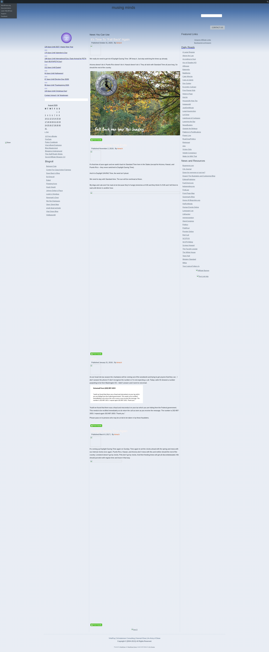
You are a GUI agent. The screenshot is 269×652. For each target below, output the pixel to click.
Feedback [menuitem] (4, 16)
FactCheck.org (188, 183)
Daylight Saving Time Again (109, 431)
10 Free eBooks (51, 136)
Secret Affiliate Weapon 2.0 (55, 157)
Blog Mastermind (51, 148)
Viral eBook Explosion (53, 145)
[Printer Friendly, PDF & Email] (96, 140)
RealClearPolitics (189, 139)
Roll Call (186, 235)
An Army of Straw (154, 638)
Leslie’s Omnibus (52, 194)
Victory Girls (187, 149)
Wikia (185, 263)
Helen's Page (188, 94)
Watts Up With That (190, 156)
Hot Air (185, 97)
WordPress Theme (132, 647)
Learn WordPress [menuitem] (6, 11)
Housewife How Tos (190, 101)
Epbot (48, 180)
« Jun (47, 132)
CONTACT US (217, 27)
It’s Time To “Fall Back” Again (110, 39)
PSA (94, 359)
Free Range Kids (189, 90)
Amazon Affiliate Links (202, 40)
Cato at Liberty (188, 80)
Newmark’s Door (52, 197)
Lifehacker (186, 214)
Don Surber (187, 83)
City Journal (187, 169)
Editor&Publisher (189, 179)
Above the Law (188, 56)
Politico (185, 225)
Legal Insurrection (189, 111)
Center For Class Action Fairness (58, 170)
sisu (184, 146)
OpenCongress (188, 221)
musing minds (123, 7)
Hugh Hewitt (50, 187)
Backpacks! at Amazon (202, 43)
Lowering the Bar (189, 122)
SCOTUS (186, 238)
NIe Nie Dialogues (53, 201)
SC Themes (152, 647)
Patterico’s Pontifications (192, 132)
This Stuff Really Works (54, 154)
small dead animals (53, 208)
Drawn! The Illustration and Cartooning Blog (199, 176)
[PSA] (96, 374)
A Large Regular (189, 52)
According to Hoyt (189, 59)
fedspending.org (189, 186)
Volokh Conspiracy (190, 153)
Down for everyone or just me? (194, 172)
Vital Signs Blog (52, 211)
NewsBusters (188, 125)
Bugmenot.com (188, 165)
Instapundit (187, 104)
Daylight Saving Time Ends (109, 145)
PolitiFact (186, 228)
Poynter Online (188, 231)
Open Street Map (52, 204)
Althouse (186, 66)
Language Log (188, 211)
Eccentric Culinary (189, 87)
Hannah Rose (141, 638)
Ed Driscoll (50, 177)
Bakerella (186, 69)
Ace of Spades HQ (189, 63)
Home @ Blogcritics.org (191, 200)
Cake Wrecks (188, 76)
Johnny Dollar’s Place (54, 191)
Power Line (187, 135)
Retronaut (186, 142)
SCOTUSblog (188, 242)
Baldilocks (186, 73)
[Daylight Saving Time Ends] (96, 160)
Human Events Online (191, 207)
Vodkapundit (51, 215)
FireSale (48, 139)
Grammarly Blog (189, 197)
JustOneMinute (188, 108)
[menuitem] (2, 1)
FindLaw (186, 190)
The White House (189, 252)
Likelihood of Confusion (191, 118)
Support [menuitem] (3, 13)
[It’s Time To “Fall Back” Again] (96, 55)
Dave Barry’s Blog (53, 173)
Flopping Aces (51, 184)
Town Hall (186, 256)
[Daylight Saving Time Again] (96, 446)
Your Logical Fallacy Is (191, 266)
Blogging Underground (53, 151)
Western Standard (189, 259)
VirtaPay (112, 638)
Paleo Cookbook (51, 142)
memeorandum (188, 218)
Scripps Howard (188, 245)
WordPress (122, 647)
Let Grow (186, 115)
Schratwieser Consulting (125, 638)
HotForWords (188, 204)
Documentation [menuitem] (6, 8)
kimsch (119, 43)
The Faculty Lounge (190, 249)
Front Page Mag (188, 193)
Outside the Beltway (190, 128)
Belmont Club (51, 166)
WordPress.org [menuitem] (6, 5)
